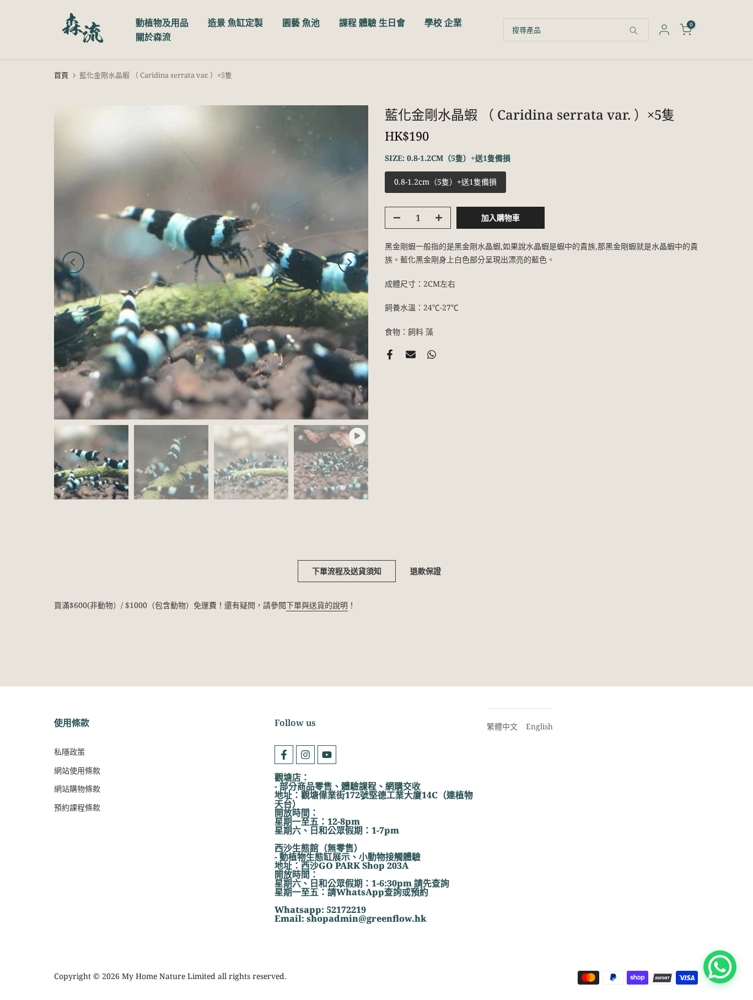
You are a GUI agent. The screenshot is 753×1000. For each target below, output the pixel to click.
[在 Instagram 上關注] (305, 754)
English (539, 726)
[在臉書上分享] (390, 354)
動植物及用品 (162, 23)
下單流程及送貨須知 (346, 571)
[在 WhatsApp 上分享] (432, 354)
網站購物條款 (77, 788)
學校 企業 (443, 23)
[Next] (349, 262)
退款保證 (425, 571)
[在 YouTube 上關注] (327, 754)
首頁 (61, 75)
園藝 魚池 (301, 23)
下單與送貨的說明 (317, 605)
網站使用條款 (77, 770)
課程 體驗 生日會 (372, 23)
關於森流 (153, 37)
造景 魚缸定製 (235, 23)
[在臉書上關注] (284, 754)
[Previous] (73, 262)
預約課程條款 (77, 807)
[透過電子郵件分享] (411, 354)
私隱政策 (69, 751)
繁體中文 (502, 726)
